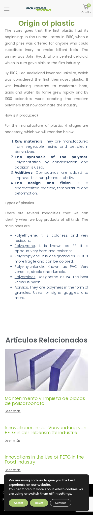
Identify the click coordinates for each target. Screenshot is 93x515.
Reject (39, 503)
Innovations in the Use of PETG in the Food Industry (44, 459)
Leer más (13, 411)
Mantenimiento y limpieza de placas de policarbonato (45, 400)
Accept (18, 503)
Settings (60, 503)
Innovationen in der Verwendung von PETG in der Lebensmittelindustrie (45, 430)
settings (65, 493)
